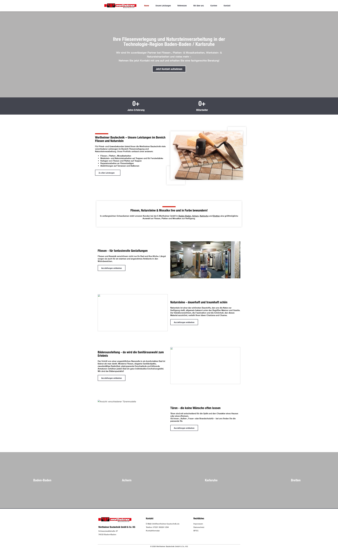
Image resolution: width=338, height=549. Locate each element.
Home (146, 5)
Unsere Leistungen (163, 5)
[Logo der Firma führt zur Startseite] (120, 5)
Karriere (213, 5)
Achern (195, 216)
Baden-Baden (185, 216)
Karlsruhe (204, 216)
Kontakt (227, 5)
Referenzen (182, 5)
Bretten (216, 216)
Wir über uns (198, 5)
